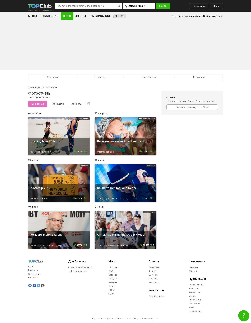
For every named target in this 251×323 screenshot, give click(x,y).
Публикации (100, 16)
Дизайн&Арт (195, 299)
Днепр (136, 318)
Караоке (112, 275)
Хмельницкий (35, 87)
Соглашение (34, 274)
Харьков (119, 318)
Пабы (111, 290)
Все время (38, 103)
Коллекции (50, 16)
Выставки (153, 275)
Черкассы (153, 318)
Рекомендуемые (157, 296)
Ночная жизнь (196, 284)
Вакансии (33, 270)
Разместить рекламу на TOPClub (192, 107)
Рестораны (113, 267)
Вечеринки (52, 77)
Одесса (109, 318)
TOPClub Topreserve (78, 271)
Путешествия (195, 311)
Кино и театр (195, 292)
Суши (111, 293)
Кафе (111, 286)
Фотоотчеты (197, 261)
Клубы (111, 271)
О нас (31, 266)
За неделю (58, 103)
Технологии (194, 303)
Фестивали (199, 77)
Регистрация (199, 6)
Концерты (100, 77)
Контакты (33, 277)
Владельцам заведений (80, 267)
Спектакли (154, 278)
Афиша (80, 16)
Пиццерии (113, 278)
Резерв (119, 16)
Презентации (149, 77)
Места (32, 16)
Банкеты (112, 282)
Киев (128, 318)
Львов (144, 318)
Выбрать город (211, 16)
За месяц (76, 103)
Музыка (193, 296)
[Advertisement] (125, 46)
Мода (191, 307)
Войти (216, 6)
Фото (67, 16)
